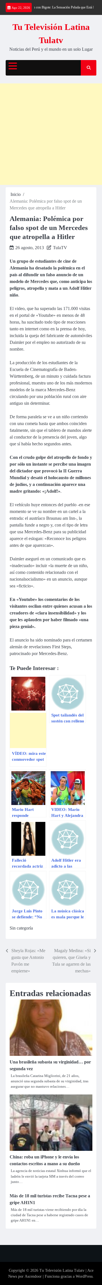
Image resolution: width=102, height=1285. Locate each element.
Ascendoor (33, 1276)
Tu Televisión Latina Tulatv (61, 1270)
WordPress (84, 1276)
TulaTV (60, 247)
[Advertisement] (51, 134)
